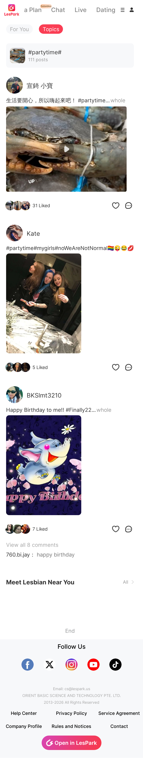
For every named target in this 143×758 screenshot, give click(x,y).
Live (81, 9)
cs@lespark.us (77, 688)
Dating (105, 9)
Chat (58, 9)
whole (117, 100)
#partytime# (21, 248)
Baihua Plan (25, 9)
